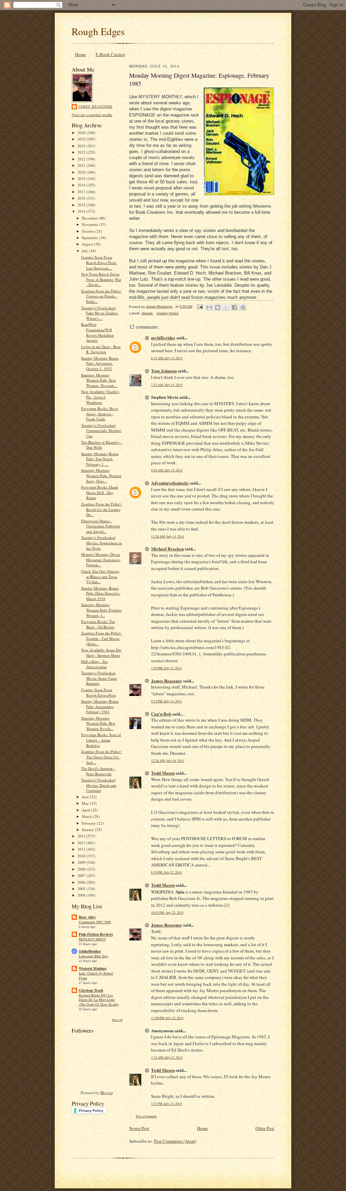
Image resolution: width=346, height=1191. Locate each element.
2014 (81, 211)
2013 (81, 835)
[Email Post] (199, 306)
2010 (81, 855)
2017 (81, 191)
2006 (81, 882)
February (89, 823)
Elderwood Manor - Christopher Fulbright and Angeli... (100, 526)
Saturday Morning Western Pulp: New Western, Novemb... (99, 380)
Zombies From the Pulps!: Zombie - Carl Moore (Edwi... (101, 638)
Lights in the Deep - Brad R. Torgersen (101, 349)
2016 (81, 198)
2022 (81, 158)
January (88, 829)
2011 (81, 849)
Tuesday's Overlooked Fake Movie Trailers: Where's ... (99, 313)
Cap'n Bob (161, 713)
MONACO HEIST (92, 939)
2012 (81, 842)
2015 (81, 204)
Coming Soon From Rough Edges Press (98, 692)
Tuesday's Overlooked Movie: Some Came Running (99, 678)
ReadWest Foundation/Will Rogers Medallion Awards (97, 332)
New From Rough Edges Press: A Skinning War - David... (101, 279)
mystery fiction (168, 313)
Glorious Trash (91, 990)
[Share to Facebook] (234, 307)
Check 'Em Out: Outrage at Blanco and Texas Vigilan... (100, 576)
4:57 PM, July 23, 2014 (166, 1104)
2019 (81, 178)
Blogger (106, 1092)
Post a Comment (146, 1116)
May (86, 803)
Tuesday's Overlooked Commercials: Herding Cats (101, 430)
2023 (81, 152)
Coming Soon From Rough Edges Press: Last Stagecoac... (99, 262)
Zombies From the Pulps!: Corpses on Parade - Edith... (101, 296)
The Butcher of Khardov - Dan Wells (101, 445)
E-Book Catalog (110, 54)
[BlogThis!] (217, 307)
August (88, 244)
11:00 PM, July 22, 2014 (167, 1018)
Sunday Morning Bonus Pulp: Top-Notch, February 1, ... (100, 459)
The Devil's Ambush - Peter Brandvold (98, 771)
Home (80, 54)
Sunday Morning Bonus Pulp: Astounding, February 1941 (100, 706)
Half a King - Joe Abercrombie (94, 664)
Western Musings (92, 968)
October (88, 231)
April (86, 809)
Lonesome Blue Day (93, 956)
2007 (81, 875)
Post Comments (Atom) (175, 1141)
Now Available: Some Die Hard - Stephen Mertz (101, 652)
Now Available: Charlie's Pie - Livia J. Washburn (100, 397)
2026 (81, 132)
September (90, 237)
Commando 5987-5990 (95, 922)
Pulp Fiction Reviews (96, 934)
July (85, 250)
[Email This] (209, 307)
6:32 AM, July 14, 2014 (166, 358)
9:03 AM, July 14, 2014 (166, 470)
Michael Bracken (167, 548)
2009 (81, 862)
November (90, 224)
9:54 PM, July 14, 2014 (166, 701)
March (87, 816)
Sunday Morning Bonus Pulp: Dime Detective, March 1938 (100, 593)
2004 (81, 895)
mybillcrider (163, 337)
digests (147, 313)
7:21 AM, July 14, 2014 (166, 385)
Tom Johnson (164, 370)
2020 (81, 172)
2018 (81, 184)
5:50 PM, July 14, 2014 (166, 668)
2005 (81, 888)
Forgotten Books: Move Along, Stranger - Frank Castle (99, 413)
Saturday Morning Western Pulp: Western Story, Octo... (101, 475)
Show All (117, 1019)
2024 (81, 145)
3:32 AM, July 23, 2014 (166, 1057)
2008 (81, 869)
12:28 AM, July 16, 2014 (167, 760)
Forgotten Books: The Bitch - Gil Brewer (98, 624)
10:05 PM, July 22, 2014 (167, 912)
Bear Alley (87, 917)
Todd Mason (163, 773)
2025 (81, 138)
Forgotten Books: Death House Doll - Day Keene (99, 492)
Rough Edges (98, 31)
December (90, 218)
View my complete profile (92, 114)
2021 (81, 165)
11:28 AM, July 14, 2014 (167, 536)
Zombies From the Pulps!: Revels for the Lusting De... (101, 509)
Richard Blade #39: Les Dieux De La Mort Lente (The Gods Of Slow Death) (99, 1000)
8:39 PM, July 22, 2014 (166, 872)
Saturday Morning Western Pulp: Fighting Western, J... (101, 610)
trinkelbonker (90, 951)
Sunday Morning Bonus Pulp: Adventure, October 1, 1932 (100, 363)
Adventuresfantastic (170, 483)
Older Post (264, 1128)
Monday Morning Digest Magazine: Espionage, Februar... (101, 559)
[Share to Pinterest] (243, 307)
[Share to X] (226, 307)
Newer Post (139, 1128)
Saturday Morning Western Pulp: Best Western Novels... (98, 723)
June (86, 796)
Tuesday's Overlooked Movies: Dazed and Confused (98, 785)
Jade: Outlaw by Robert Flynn (96, 975)
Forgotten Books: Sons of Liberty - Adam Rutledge (101, 740)
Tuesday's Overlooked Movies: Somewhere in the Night (101, 542)
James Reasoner (95, 106)
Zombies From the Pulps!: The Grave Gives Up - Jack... (101, 757)
